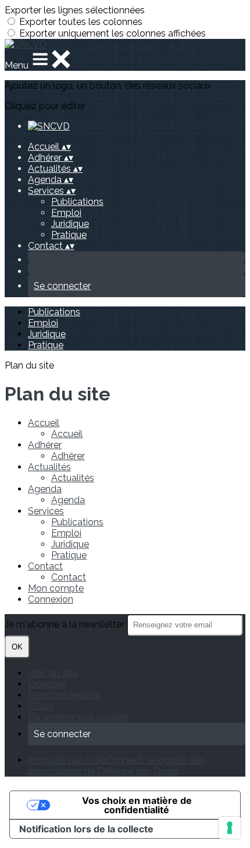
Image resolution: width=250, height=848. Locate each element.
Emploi (66, 212)
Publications (77, 201)
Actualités (49, 466)
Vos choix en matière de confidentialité (137, 805)
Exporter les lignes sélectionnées (75, 10)
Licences (47, 684)
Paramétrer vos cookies (78, 717)
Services (46, 511)
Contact (45, 566)
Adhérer (45, 444)
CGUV (41, 706)
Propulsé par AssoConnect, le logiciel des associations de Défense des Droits (116, 766)
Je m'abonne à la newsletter (66, 624)
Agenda (45, 489)
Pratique (69, 234)
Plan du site (52, 673)
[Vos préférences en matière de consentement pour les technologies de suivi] (230, 828)
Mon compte (56, 588)
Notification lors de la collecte (86, 829)
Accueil (43, 422)
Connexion (50, 599)
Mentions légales (64, 695)
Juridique (70, 223)
